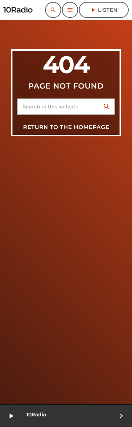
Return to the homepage (66, 126)
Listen (104, 10)
